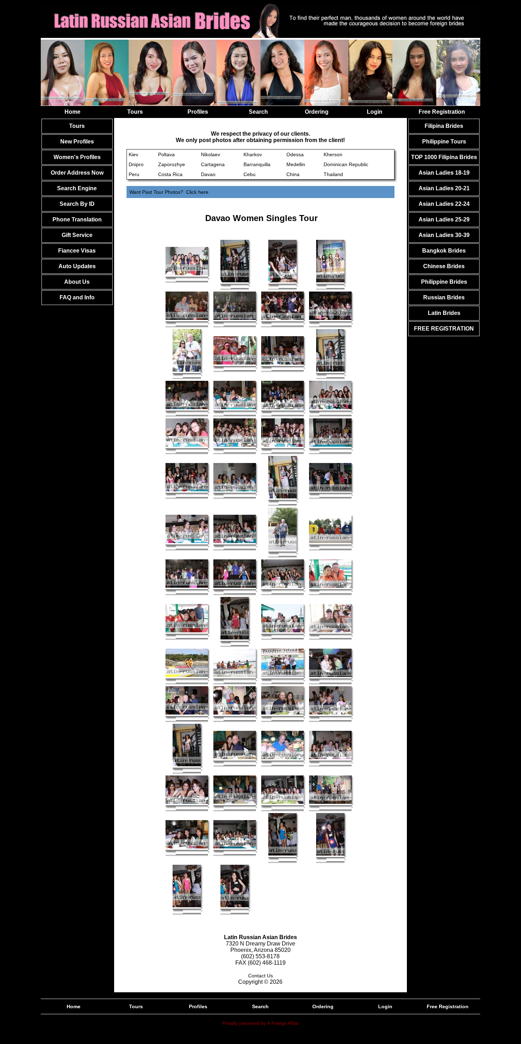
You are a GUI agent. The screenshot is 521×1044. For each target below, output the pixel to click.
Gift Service (77, 235)
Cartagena (213, 164)
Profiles (197, 112)
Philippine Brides (444, 282)
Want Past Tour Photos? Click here (168, 192)
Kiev (133, 154)
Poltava (166, 154)
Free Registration (442, 112)
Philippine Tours (444, 142)
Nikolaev (210, 154)
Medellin (295, 164)
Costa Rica (170, 174)
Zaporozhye (171, 164)
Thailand (333, 174)
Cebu (249, 174)
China (292, 174)
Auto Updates (77, 266)
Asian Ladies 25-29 (444, 219)
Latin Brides (444, 313)
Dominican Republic (346, 164)
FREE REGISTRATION (444, 329)
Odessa (295, 154)
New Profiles (77, 142)
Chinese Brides (444, 266)
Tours (135, 112)
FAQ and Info (77, 297)
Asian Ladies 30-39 (444, 235)
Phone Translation (77, 219)
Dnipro (136, 164)
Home (72, 112)
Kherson (333, 154)
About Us (77, 282)
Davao (208, 174)
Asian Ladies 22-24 (444, 204)
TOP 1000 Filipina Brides (444, 157)
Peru (134, 174)
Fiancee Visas (77, 251)
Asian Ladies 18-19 (444, 173)
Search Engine (77, 188)
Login (374, 112)
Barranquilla (256, 164)
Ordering (317, 112)
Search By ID (77, 204)
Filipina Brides (444, 126)
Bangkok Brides (444, 251)
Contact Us (260, 975)
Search (258, 112)
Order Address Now (77, 173)
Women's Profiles (77, 157)
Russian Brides (444, 297)
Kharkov (252, 154)
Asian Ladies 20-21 (444, 188)
